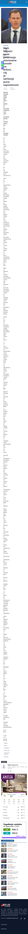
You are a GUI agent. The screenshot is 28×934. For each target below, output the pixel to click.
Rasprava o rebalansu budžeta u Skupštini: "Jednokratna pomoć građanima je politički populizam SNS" (12, 845)
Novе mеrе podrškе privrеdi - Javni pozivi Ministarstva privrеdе (12, 889)
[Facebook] (8, 771)
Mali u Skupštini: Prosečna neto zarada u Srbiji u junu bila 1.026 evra (12, 856)
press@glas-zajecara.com (12, 918)
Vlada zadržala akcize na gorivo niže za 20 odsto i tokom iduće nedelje (12, 894)
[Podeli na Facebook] (4, 740)
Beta (4, 732)
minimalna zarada (6, 753)
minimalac (6, 748)
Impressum (4, 924)
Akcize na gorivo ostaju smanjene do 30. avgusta (12, 878)
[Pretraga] (26, 2)
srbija (5, 745)
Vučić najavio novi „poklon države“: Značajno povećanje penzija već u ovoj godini (11, 867)
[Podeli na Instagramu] (6, 740)
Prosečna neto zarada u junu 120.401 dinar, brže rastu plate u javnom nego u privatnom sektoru (12, 851)
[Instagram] (10, 771)
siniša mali (6, 750)
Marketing (3, 929)
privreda (6, 756)
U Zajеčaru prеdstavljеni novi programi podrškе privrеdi (11, 861)
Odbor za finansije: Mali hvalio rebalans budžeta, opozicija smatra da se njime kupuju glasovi (12, 883)
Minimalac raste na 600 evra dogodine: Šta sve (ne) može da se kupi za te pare (12, 872)
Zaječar (5, 743)
